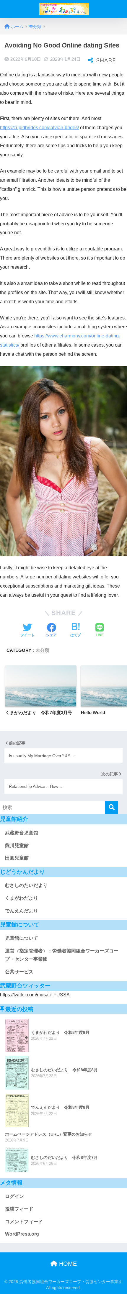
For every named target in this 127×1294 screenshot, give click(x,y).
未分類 (42, 650)
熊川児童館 (17, 845)
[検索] (111, 807)
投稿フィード (19, 1208)
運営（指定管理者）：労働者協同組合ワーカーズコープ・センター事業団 (61, 955)
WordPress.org (22, 1233)
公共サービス (19, 971)
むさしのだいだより (26, 885)
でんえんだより (21, 910)
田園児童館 (17, 857)
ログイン (14, 1196)
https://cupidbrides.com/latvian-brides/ (39, 127)
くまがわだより (21, 898)
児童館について (21, 938)
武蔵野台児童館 (21, 832)
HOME (67, 1263)
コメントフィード (24, 1221)
